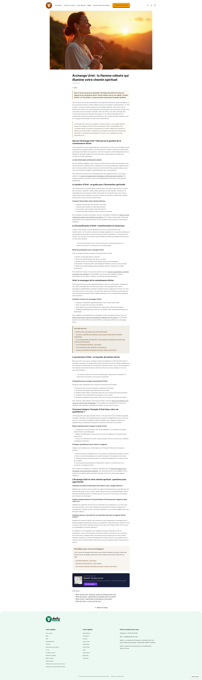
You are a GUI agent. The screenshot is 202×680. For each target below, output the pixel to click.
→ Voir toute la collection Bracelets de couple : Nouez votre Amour (95, 566)
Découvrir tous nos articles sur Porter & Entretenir (91, 331)
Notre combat (49, 658)
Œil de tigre (86, 647)
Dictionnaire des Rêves (52, 647)
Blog (47, 636)
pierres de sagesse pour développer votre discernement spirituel (102, 176)
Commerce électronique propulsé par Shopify (98, 676)
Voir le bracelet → (90, 584)
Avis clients (49, 633)
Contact (48, 644)
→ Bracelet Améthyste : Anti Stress (85, 560)
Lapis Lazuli (86, 641)
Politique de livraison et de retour (55, 663)
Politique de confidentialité (117, 676)
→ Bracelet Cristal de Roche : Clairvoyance (88, 563)
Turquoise (85, 658)
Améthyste (86, 636)
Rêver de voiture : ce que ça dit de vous (88, 601)
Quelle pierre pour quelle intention (55, 666)
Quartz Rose (86, 652)
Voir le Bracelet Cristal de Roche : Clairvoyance (91, 347)
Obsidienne (86, 644)
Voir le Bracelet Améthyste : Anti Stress (88, 344)
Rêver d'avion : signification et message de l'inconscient (94, 599)
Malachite (85, 655)
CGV (47, 638)
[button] (148, 5)
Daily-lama (85, 676)
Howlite (85, 638)
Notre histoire (50, 661)
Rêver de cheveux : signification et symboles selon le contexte (96, 596)
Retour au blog (102, 607)
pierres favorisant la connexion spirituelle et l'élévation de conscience (94, 317)
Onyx (84, 650)
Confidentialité (50, 641)
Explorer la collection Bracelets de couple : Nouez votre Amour (96, 350)
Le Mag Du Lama (50, 652)
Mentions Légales (51, 655)
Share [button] (75, 87)
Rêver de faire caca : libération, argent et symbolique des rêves (96, 594)
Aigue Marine (86, 633)
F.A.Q (47, 650)
